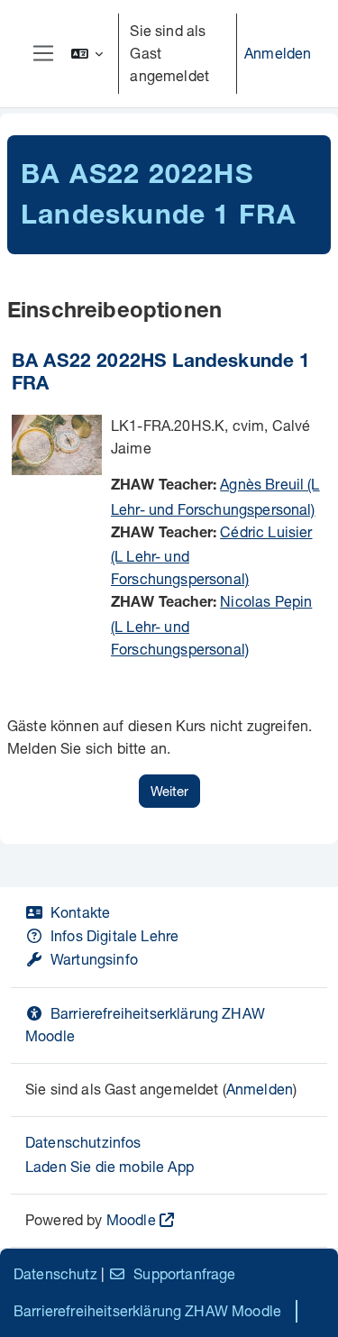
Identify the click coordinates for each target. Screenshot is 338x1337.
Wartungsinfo (94, 958)
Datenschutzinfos (83, 1141)
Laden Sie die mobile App (109, 1166)
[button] (87, 53)
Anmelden (277, 52)
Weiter (169, 791)
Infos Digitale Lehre (114, 935)
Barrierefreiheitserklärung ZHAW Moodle (147, 1310)
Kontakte (80, 911)
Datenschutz (55, 1273)
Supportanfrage (184, 1273)
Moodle (131, 1219)
